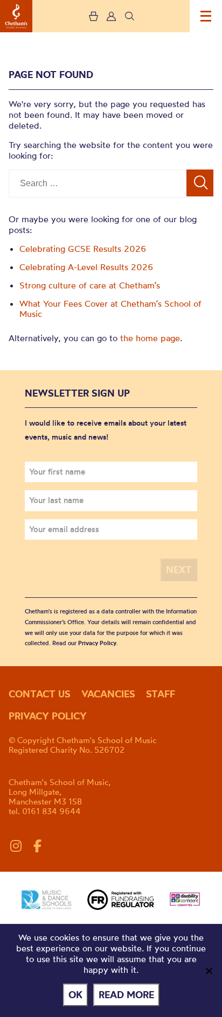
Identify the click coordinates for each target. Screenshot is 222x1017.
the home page (150, 338)
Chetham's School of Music (16, 16)
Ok (75, 994)
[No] (208, 970)
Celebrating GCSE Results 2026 (83, 248)
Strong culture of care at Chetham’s (89, 285)
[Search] (199, 183)
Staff (160, 694)
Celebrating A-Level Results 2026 (86, 267)
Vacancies (108, 694)
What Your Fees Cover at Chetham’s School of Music (110, 308)
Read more (126, 994)
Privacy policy (48, 716)
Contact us (40, 694)
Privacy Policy (97, 643)
